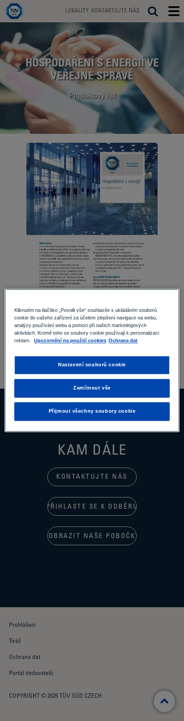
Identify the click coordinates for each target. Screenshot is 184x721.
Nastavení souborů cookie (92, 365)
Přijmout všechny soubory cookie (92, 411)
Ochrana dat (123, 341)
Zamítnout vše (91, 388)
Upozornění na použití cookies (70, 341)
